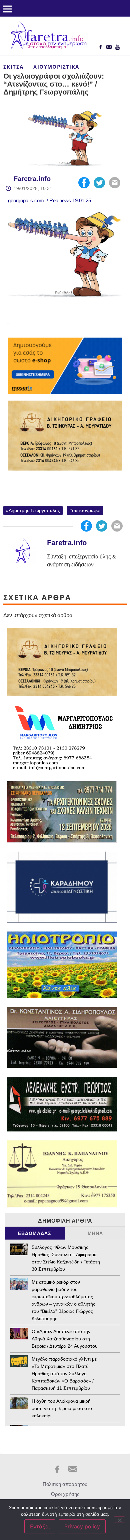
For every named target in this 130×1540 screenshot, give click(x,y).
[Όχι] (119, 1519)
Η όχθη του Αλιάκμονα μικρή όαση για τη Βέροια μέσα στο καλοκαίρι (62, 1408)
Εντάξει (40, 1526)
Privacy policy (82, 1526)
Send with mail (114, 183)
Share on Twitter (99, 183)
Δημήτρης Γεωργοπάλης (34, 510)
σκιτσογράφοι (86, 510)
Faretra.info (32, 178)
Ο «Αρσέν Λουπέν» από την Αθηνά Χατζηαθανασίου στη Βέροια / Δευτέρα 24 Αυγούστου (65, 1339)
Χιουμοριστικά (56, 67)
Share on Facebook (84, 183)
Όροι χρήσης (65, 1494)
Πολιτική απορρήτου (65, 1484)
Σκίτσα (13, 67)
